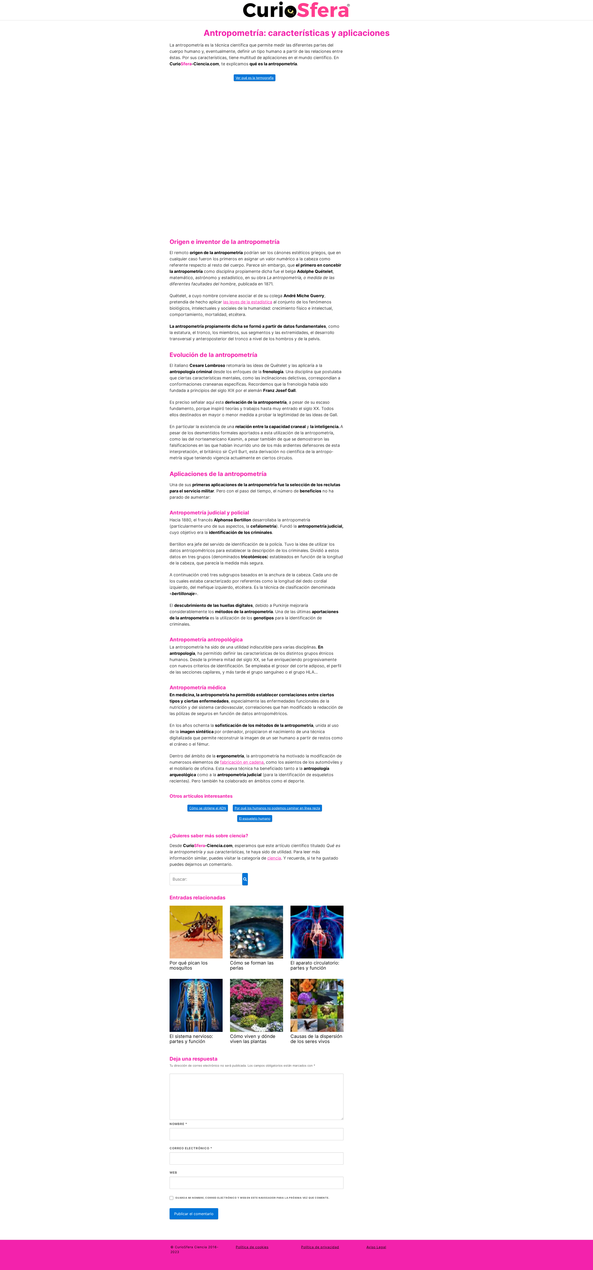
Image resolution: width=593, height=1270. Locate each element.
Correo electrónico (191, 1148)
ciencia (274, 858)
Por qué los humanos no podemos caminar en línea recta (277, 808)
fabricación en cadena (242, 762)
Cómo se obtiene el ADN (207, 808)
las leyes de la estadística (247, 301)
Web (173, 1172)
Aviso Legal (376, 1247)
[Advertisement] (256, 157)
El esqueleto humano (254, 818)
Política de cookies (252, 1247)
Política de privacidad (320, 1247)
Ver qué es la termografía (255, 78)
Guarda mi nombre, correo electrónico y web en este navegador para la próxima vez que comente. (252, 1197)
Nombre (178, 1124)
